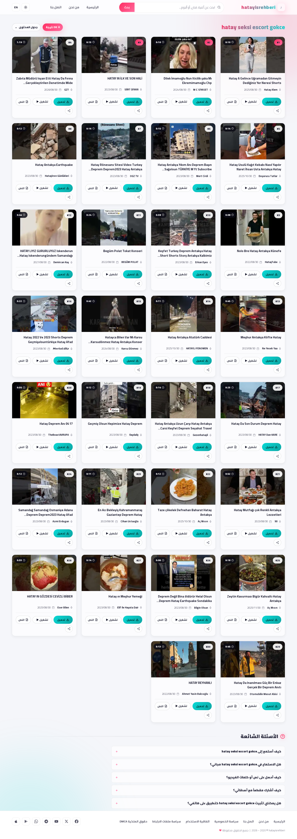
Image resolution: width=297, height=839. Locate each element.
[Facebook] (77, 821)
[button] (252, 77)
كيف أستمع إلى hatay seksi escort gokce (251, 751)
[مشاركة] (277, 110)
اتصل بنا (55, 7)
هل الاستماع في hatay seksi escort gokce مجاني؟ (245, 764)
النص (230, 101)
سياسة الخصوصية (226, 821)
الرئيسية (92, 7)
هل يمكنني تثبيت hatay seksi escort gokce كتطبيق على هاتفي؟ (234, 803)
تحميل (270, 101)
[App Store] (16, 821)
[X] (66, 821)
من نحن (74, 7)
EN (16, 7)
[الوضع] (26, 7)
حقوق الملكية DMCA (133, 821)
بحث (127, 7)
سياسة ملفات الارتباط (166, 821)
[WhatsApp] (36, 821)
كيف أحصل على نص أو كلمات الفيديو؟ (253, 777)
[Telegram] (46, 821)
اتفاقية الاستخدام (198, 821)
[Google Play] (26, 821)
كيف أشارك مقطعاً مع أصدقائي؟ (257, 790)
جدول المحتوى (28, 27)
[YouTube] (56, 821)
